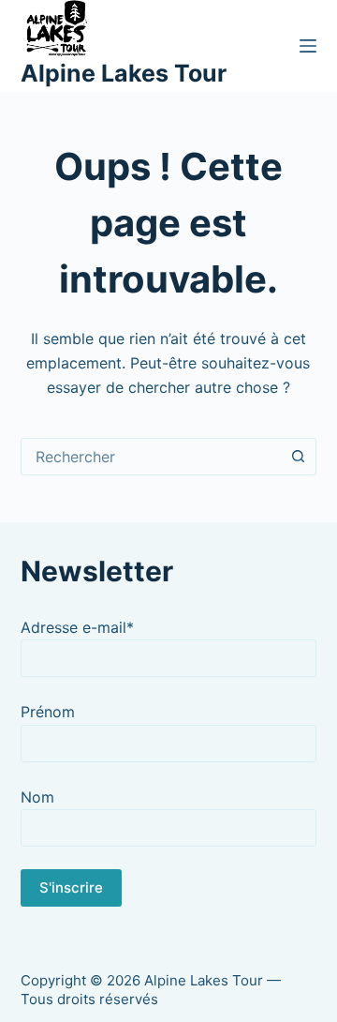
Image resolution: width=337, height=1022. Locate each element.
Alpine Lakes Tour (124, 73)
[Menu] (308, 46)
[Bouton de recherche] (297, 456)
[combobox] (151, 456)
